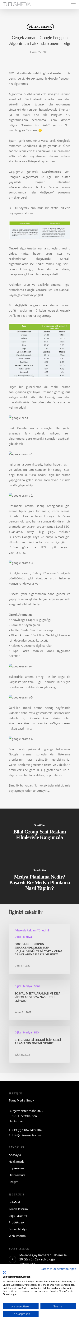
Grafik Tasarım (18, 1209)
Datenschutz (17, 1175)
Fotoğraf (14, 1202)
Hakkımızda (16, 1161)
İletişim (13, 1182)
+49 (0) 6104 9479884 (27, 1130)
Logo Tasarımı (18, 1216)
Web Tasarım (17, 1236)
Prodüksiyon (17, 1222)
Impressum (16, 1168)
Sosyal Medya (18, 1229)
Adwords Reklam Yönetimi (32, 930)
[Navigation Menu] (73, 5)
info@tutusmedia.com (26, 1135)
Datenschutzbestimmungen (58, 1269)
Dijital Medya (40, 26)
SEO (36, 1032)
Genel (37, 986)
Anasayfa (15, 1155)
